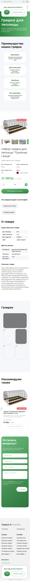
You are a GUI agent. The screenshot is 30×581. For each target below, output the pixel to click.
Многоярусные (21, 540)
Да (7, 12)
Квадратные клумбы (23, 548)
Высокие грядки (7, 543)
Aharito (20, 579)
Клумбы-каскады (22, 543)
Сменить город (17, 12)
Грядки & (11, 524)
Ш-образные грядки (8, 551)
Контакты (5, 529)
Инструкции (21, 529)
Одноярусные (21, 538)
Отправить (21, 489)
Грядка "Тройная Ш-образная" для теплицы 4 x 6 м (14, 412)
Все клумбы (20, 554)
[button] (2, 127)
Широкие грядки (7, 538)
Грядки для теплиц (9, 206)
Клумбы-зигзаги (22, 551)
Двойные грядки (7, 546)
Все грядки (5, 554)
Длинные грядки (7, 540)
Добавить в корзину (16, 191)
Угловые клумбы (22, 546)
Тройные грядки (8, 212)
